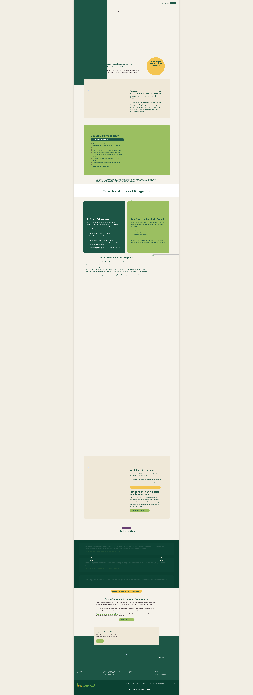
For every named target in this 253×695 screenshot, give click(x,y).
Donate (173, 2)
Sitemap (160, 688)
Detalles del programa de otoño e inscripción (144, 487)
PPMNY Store (160, 657)
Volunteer (157, 672)
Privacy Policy (153, 688)
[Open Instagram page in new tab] (166, 658)
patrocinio (156, 53)
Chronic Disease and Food (108, 674)
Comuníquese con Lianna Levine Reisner (107, 613)
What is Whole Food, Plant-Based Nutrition (112, 671)
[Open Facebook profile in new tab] (169, 658)
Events (162, 3)
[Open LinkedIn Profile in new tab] (172, 658)
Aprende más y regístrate (156, 69)
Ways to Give (157, 671)
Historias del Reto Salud (144, 53)
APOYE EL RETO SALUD (125, 619)
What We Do (79, 671)
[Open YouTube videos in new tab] (175, 658)
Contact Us (79, 672)
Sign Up (99, 641)
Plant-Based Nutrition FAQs (108, 672)
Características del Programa (115, 53)
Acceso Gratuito (130, 53)
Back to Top (126, 657)
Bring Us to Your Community (161, 674)
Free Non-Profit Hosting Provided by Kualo (138, 689)
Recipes (167, 3)
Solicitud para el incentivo (138, 510)
